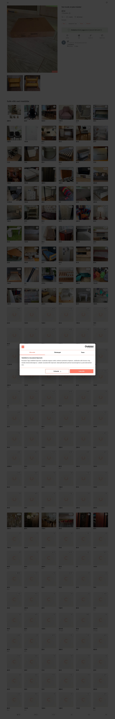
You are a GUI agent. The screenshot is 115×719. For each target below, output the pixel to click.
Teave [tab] (83, 352)
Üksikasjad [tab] (57, 352)
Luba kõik (81, 371)
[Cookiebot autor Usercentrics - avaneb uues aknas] (86, 347)
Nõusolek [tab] (32, 352)
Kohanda (56, 371)
